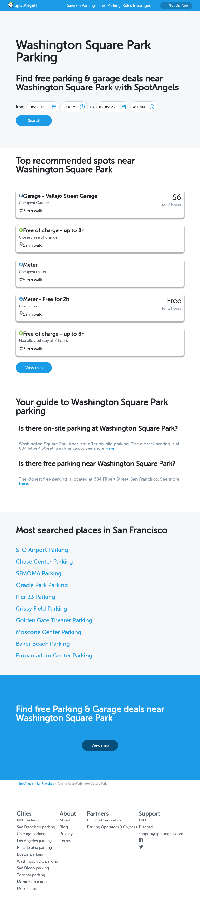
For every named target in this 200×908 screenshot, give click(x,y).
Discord (146, 827)
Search (34, 121)
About (65, 820)
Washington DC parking (37, 861)
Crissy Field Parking (41, 608)
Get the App (178, 5)
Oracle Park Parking (42, 585)
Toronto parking (31, 875)
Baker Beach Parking (43, 644)
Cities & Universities (104, 820)
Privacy (66, 834)
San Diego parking (33, 868)
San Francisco (45, 783)
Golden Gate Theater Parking (54, 620)
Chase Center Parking (44, 561)
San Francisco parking (36, 827)
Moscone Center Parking (48, 632)
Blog (64, 827)
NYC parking (28, 820)
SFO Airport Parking (42, 550)
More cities (27, 888)
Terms (65, 841)
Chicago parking (31, 834)
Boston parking (30, 854)
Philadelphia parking (34, 847)
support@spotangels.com (161, 834)
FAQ (142, 820)
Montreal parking (32, 882)
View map (34, 368)
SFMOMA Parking (38, 573)
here (110, 448)
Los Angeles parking (34, 841)
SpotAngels (26, 783)
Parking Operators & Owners (112, 827)
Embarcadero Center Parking (54, 655)
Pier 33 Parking (35, 597)
